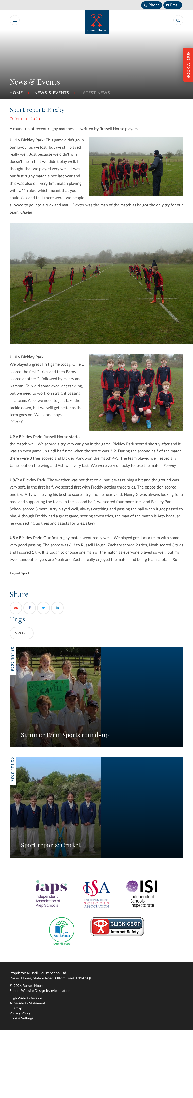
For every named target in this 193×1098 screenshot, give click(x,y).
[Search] (178, 20)
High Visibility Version (26, 998)
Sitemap (16, 1008)
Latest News (95, 93)
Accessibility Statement (27, 1003)
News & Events (51, 93)
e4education (60, 991)
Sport (25, 573)
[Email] (16, 608)
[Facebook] (29, 608)
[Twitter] (43, 608)
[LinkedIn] (57, 608)
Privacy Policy (20, 1013)
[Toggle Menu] (15, 20)
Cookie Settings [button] (21, 1018)
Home (16, 93)
